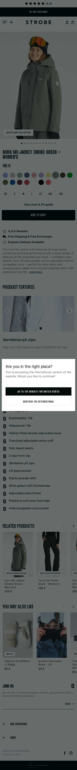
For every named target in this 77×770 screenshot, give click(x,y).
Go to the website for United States (38, 391)
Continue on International (38, 401)
